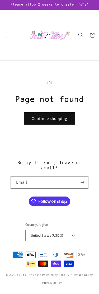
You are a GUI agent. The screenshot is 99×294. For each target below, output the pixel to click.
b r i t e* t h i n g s (29, 274)
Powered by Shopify (55, 274)
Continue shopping (49, 118)
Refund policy (83, 275)
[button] (6, 35)
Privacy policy (52, 283)
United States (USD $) (47, 235)
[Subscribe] (82, 182)
